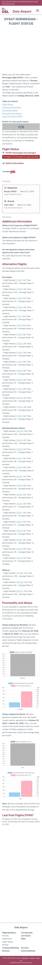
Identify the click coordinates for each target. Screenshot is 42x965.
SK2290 (20, 431)
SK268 (19, 504)
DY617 (19, 325)
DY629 (19, 371)
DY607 (19, 298)
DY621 (19, 334)
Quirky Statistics (28, 951)
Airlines (5, 945)
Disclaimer (25, 958)
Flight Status (7, 104)
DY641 (19, 389)
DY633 (19, 380)
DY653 (19, 407)
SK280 (19, 540)
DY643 (19, 398)
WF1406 (20, 582)
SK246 (19, 467)
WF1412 (20, 591)
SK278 (19, 531)
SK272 (19, 513)
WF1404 (20, 573)
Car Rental (25, 936)
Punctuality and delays (11, 113)
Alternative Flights (10, 110)
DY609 (19, 307)
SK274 (19, 522)
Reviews (6, 951)
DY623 (19, 343)
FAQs (23, 939)
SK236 (19, 440)
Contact (32, 958)
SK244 (19, 458)
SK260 (19, 485)
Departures (7, 939)
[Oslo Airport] (5, 10)
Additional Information (11, 107)
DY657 (19, 416)
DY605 (19, 289)
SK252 (19, 476)
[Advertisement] (21, 50)
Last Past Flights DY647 (12, 116)
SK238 (19, 449)
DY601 (19, 280)
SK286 (19, 558)
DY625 (19, 352)
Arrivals (5, 936)
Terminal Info (27, 933)
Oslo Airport (22, 11)
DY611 (19, 316)
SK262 (19, 494)
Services (25, 948)
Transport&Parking (10, 948)
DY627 (19, 362)
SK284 (19, 549)
